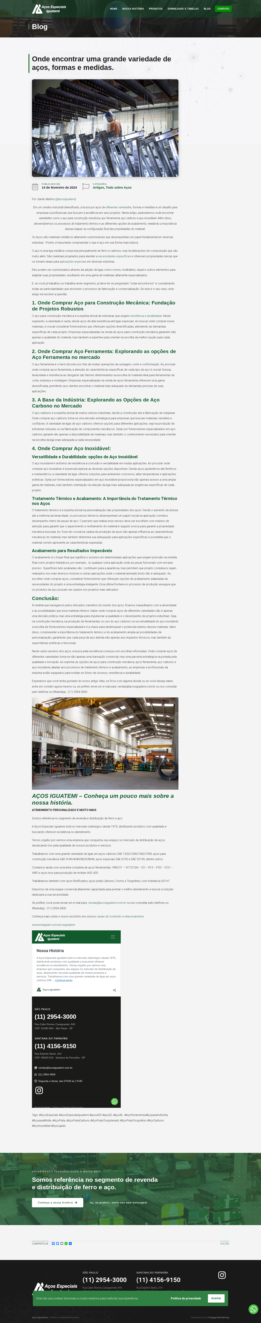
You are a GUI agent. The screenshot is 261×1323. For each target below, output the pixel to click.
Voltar (224, 1243)
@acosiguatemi (65, 199)
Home (114, 8)
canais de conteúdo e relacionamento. (121, 916)
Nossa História (133, 8)
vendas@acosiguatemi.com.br (107, 902)
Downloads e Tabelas (183, 8)
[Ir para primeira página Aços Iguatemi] (49, 9)
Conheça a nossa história (55, 1202)
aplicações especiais (73, 261)
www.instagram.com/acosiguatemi (53, 924)
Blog (207, 8)
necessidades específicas (114, 256)
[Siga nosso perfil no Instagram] (222, 1275)
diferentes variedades (119, 207)
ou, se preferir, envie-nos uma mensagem (118, 1202)
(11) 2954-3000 (105, 1280)
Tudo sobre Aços (119, 187)
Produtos (156, 8)
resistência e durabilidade (146, 316)
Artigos (98, 187)
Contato (223, 8)
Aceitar (216, 1298)
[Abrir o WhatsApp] (253, 1309)
